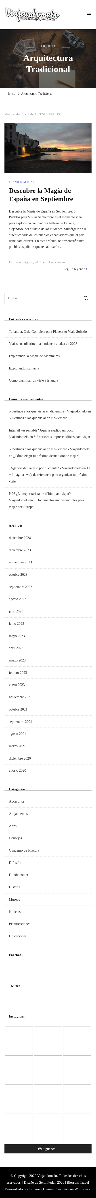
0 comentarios (56, 263)
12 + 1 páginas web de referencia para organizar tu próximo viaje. (49, 474)
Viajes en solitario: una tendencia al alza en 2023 (43, 344)
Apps (13, 826)
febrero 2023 (18, 672)
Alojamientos (18, 814)
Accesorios (17, 801)
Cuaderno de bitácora (24, 850)
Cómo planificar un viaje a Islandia (33, 380)
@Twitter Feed (16, 998)
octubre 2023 (18, 574)
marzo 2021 (17, 746)
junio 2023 (16, 623)
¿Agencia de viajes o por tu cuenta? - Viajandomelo (45, 468)
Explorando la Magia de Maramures (34, 356)
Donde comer (18, 875)
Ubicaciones (17, 936)
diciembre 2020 (20, 758)
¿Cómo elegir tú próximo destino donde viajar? (46, 456)
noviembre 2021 (20, 697)
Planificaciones (22, 182)
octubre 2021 (18, 709)
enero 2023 (17, 685)
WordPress (82, 1189)
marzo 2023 (17, 660)
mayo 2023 (17, 636)
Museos (14, 899)
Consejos (15, 838)
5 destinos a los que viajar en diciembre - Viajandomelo (48, 411)
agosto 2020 (17, 770)
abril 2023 (16, 648)
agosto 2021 (17, 734)
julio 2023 (16, 611)
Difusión (15, 863)
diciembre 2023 (20, 550)
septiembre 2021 (20, 722)
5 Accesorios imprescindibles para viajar (62, 437)
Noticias (15, 912)
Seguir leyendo (74, 269)
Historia (14, 887)
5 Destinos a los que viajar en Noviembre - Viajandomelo (49, 449)
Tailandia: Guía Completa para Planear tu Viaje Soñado (48, 331)
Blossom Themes (41, 1189)
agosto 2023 (17, 599)
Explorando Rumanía (24, 368)
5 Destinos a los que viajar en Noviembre (38, 418)
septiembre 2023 (20, 587)
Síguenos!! (50, 1149)
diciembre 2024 (20, 538)
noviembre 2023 (20, 562)
